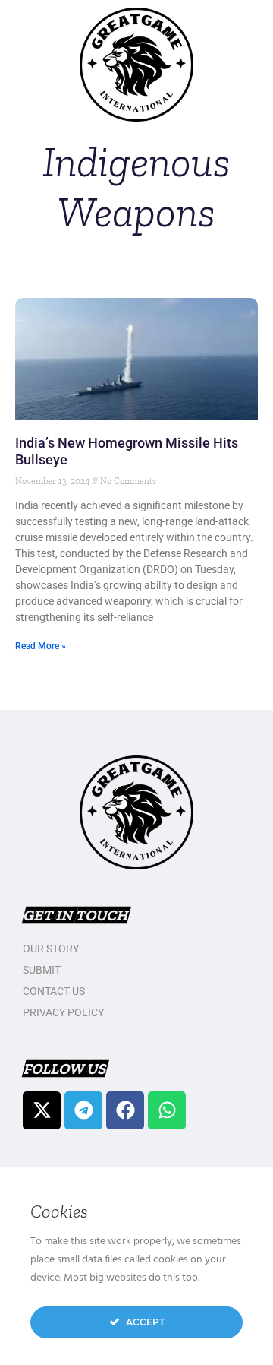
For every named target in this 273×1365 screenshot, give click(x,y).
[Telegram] (83, 1110)
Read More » (40, 646)
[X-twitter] (42, 1110)
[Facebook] (125, 1110)
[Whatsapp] (167, 1110)
